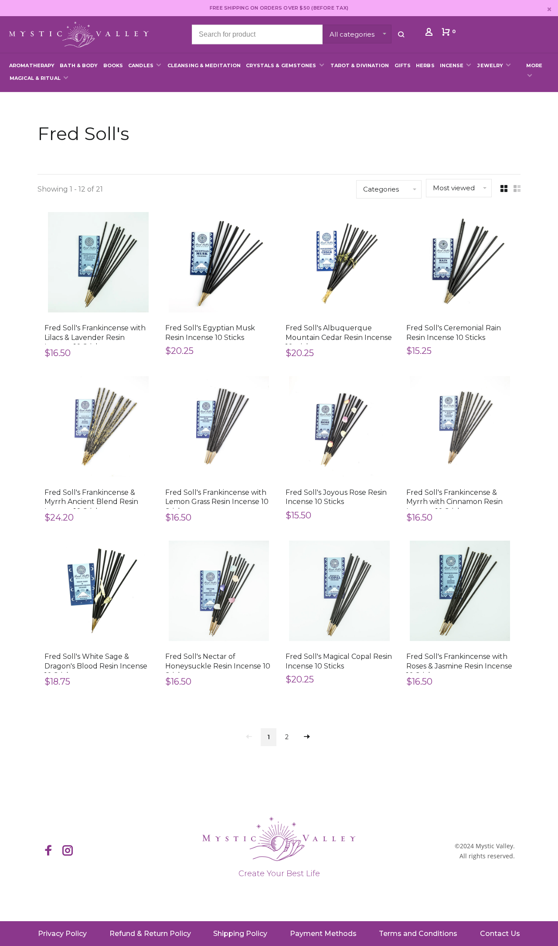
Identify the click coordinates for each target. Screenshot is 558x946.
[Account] (430, 34)
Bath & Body (79, 65)
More (534, 65)
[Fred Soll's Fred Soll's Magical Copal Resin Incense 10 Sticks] (339, 592)
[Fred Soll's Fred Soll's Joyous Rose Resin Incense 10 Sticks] (339, 428)
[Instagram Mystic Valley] (67, 851)
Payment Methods (323, 933)
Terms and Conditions (418, 933)
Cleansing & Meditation (204, 65)
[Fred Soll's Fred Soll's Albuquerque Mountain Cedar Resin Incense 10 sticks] (339, 264)
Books (113, 65)
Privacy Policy (62, 933)
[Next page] (306, 737)
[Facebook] (48, 851)
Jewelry (490, 65)
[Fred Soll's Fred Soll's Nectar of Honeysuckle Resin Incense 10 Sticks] (219, 592)
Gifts (403, 65)
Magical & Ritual (35, 78)
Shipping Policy (240, 933)
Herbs (425, 65)
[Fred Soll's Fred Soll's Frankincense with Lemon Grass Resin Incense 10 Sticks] (219, 428)
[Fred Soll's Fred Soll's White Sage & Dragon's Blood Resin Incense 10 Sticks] (98, 592)
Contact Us (500, 933)
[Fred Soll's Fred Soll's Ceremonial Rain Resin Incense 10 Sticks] (460, 264)
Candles (140, 65)
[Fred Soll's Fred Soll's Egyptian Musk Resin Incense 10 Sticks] (219, 264)
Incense (452, 65)
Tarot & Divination (359, 65)
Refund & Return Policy (150, 933)
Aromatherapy (31, 65)
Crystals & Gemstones (281, 65)
